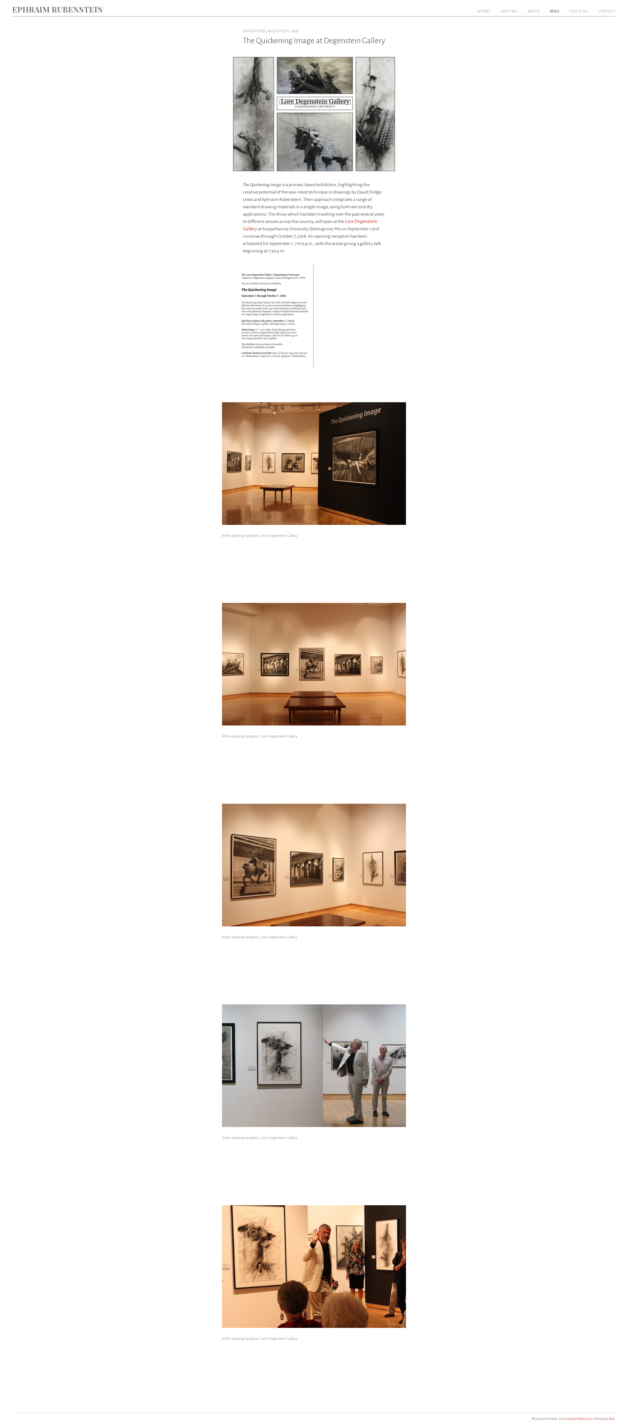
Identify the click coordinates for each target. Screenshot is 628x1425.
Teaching (579, 11)
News (554, 11)
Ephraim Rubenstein (57, 9)
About (533, 11)
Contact (607, 11)
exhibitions (254, 31)
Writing (509, 11)
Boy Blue (609, 1419)
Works (484, 11)
